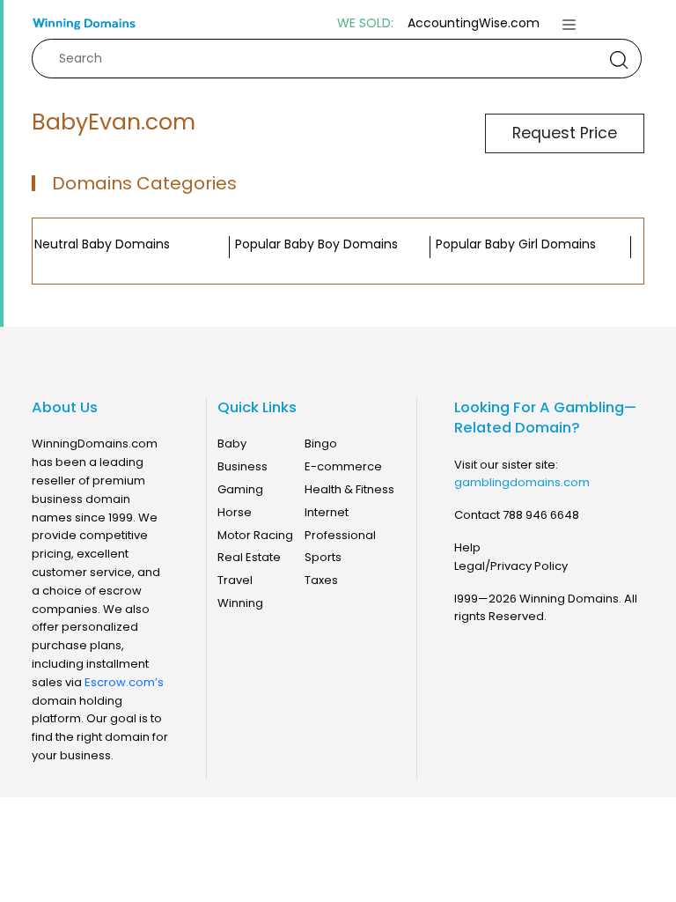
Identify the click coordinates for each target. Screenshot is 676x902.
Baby (231, 443)
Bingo (321, 443)
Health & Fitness (349, 489)
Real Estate (249, 557)
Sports (323, 557)
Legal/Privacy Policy (511, 566)
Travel (235, 580)
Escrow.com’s (124, 682)
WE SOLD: (365, 23)
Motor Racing (255, 535)
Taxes (321, 580)
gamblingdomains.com (522, 482)
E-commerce (343, 466)
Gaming (240, 489)
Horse (234, 512)
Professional (340, 535)
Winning (240, 603)
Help (467, 547)
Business (242, 466)
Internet (327, 512)
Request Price (564, 133)
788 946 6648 (541, 514)
